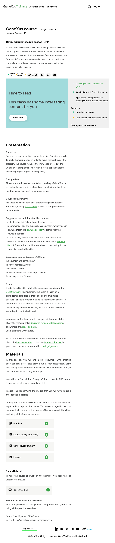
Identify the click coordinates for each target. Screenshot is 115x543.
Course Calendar (24, 342)
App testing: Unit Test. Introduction (92, 92)
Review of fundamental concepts (47, 323)
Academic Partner (53, 342)
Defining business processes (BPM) (89, 85)
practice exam (29, 327)
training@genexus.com (52, 346)
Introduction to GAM (85, 112)
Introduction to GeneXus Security (91, 118)
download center (35, 230)
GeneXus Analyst (14, 292)
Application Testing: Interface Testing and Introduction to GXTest (92, 99)
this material (31, 206)
